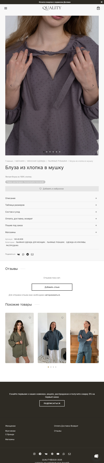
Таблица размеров (15, 205)
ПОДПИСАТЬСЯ (52, 403)
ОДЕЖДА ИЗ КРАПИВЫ (75, 242)
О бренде (9, 434)
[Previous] (9, 332)
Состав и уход (12, 212)
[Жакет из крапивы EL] (84, 338)
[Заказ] (98, 8)
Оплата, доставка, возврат (19, 218)
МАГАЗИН (20, 161)
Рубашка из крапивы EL (51, 355)
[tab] (52, 198)
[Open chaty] (96, 456)
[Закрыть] (102, 2)
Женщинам (10, 426)
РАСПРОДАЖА (12, 245)
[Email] (32, 254)
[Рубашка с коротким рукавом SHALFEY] (19, 338)
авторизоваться (52, 295)
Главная (9, 161)
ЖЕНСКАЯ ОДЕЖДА (36, 161)
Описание (10, 198)
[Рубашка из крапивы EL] (52, 338)
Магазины (10, 232)
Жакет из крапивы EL (84, 356)
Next (93, 85)
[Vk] (18, 254)
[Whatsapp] (23, 254)
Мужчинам (10, 431)
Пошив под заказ (14, 225)
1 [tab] (48, 367)
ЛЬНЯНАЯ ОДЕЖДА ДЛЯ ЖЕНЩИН (30, 242)
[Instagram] (34, 454)
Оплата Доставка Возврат (66, 426)
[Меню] (5, 8)
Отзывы (57, 431)
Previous (11, 85)
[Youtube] (58, 454)
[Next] (94, 332)
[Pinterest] (52, 454)
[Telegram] (27, 254)
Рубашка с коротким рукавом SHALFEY (19, 354)
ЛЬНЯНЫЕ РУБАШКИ (57, 161)
